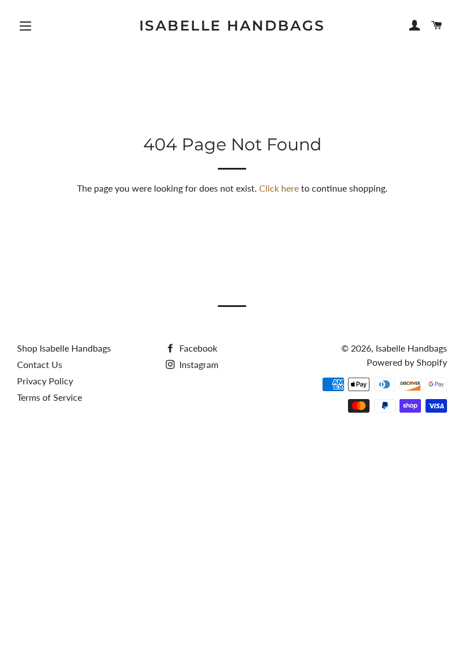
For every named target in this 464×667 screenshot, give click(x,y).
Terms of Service (49, 397)
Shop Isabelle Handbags (64, 348)
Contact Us (39, 364)
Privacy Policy (45, 380)
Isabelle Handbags (232, 25)
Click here (279, 188)
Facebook (197, 348)
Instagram (197, 364)
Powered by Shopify (407, 362)
